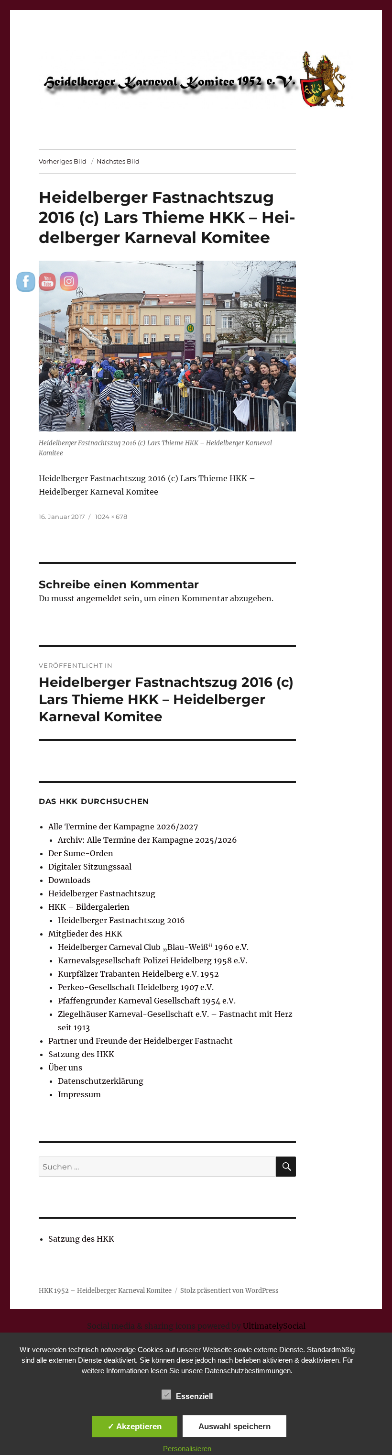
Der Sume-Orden (80, 853)
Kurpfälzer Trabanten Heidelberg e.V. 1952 (138, 974)
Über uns (65, 1067)
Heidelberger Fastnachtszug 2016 (121, 920)
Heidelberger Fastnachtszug (101, 893)
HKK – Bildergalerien (89, 907)
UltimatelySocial (274, 1326)
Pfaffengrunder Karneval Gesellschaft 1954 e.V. (147, 1000)
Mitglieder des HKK (85, 933)
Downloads (69, 880)
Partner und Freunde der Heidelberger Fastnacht (140, 1041)
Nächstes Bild (118, 161)
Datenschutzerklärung (100, 1081)
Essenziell (194, 1396)
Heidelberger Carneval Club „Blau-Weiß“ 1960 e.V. (153, 947)
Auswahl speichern (234, 1426)
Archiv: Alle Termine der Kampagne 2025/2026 (147, 840)
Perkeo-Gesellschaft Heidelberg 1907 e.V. (136, 987)
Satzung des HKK (81, 1054)
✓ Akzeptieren (135, 1426)
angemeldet (99, 598)
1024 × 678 (111, 516)
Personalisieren (187, 1448)
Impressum (79, 1094)
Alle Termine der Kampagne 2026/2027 (123, 826)
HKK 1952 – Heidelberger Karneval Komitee (105, 1291)
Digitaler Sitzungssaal (89, 866)
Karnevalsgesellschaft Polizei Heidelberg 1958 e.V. (152, 960)
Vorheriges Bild (63, 161)
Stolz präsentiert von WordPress (229, 1291)
